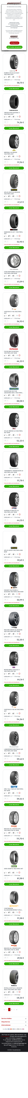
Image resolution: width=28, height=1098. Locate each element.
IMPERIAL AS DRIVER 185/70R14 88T (10, 153)
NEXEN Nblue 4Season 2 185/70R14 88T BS (12, 670)
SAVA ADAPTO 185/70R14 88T (13, 868)
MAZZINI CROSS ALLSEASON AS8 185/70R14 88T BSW (13, 630)
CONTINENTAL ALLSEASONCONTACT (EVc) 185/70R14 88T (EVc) (13, 909)
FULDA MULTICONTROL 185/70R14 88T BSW (11, 352)
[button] (19, 77)
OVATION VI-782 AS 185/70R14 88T (14, 710)
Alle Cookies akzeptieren (14, 47)
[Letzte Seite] (16, 1009)
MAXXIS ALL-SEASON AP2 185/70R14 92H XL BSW (12, 829)
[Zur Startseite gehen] (14, 4)
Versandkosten (5, 1036)
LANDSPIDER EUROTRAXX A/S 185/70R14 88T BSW (13, 750)
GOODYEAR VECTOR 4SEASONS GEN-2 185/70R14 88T (13, 392)
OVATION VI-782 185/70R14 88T (12, 312)
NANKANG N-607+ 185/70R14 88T (13, 232)
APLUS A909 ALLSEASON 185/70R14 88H (12, 193)
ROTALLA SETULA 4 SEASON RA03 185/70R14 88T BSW (13, 988)
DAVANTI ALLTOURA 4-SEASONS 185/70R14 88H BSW (13, 590)
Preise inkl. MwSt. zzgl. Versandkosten (11, 85)
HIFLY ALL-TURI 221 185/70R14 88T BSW (13, 789)
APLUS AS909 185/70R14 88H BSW (13, 551)
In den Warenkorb (14, 88)
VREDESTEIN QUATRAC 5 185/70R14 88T (12, 113)
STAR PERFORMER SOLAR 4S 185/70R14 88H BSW (13, 272)
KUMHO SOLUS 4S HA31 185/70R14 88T (11, 73)
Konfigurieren (14, 43)
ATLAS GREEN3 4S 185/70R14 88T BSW (13, 431)
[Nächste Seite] (14, 1009)
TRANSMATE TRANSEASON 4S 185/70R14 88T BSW (13, 471)
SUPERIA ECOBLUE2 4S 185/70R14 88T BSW (11, 511)
